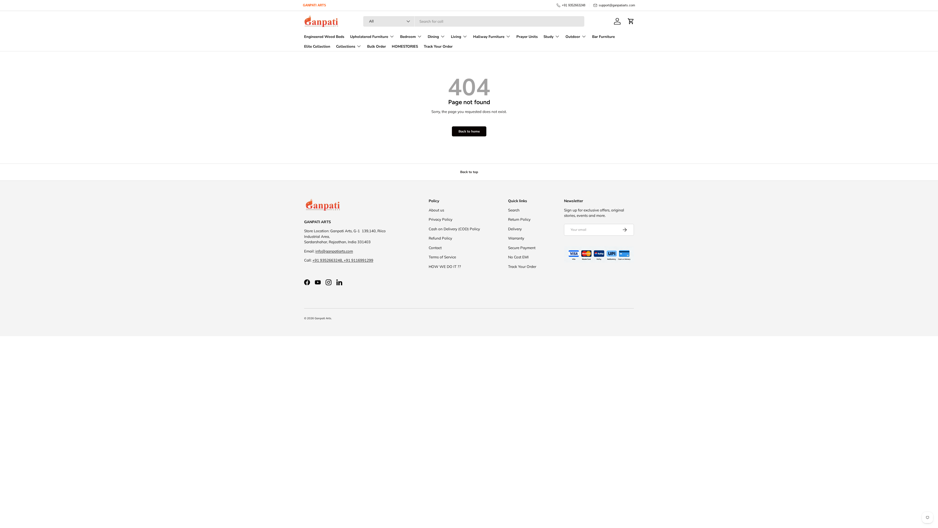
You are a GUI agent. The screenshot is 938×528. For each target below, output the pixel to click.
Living (456, 36)
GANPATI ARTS (314, 5)
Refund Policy (440, 238)
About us (436, 210)
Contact (435, 247)
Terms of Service (442, 257)
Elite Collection (317, 46)
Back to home (469, 131)
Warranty (516, 238)
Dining (433, 36)
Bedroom (408, 36)
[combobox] (473, 21)
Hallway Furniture (488, 36)
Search (514, 210)
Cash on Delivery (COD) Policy (454, 229)
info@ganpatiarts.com (334, 251)
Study (549, 36)
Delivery (515, 229)
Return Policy (519, 219)
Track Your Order (438, 46)
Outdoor (572, 36)
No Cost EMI (518, 257)
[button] (631, 21)
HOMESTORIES (405, 46)
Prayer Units (527, 36)
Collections (345, 46)
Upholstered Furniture (369, 36)
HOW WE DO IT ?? (445, 266)
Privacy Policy (440, 219)
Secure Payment (521, 247)
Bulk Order (376, 46)
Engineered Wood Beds (324, 36)
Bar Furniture (603, 36)
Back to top (469, 172)
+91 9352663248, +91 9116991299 (342, 260)
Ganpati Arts (323, 318)
